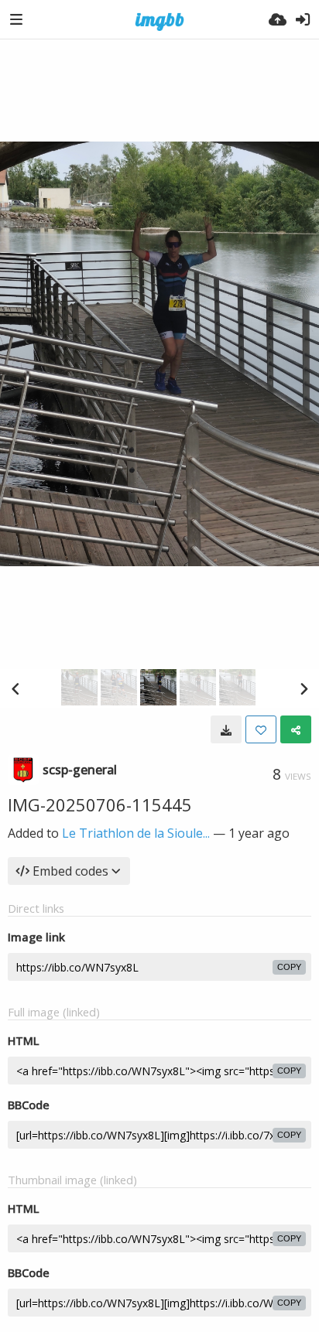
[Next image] (303, 688)
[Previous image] (15, 688)
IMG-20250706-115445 (100, 804)
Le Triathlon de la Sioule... (136, 833)
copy (289, 967)
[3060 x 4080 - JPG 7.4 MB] (226, 729)
